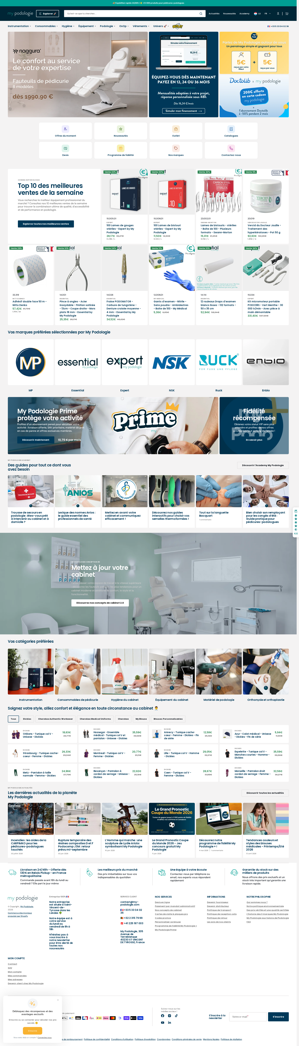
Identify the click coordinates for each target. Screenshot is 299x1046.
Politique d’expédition (145, 1039)
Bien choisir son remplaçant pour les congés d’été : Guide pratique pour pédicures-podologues (265, 517)
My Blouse (141, 718)
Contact (12, 964)
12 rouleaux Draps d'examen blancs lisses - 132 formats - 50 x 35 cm (218, 305)
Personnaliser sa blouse (168, 921)
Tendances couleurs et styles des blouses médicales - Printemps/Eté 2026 (265, 844)
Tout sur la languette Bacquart (214, 514)
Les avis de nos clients (219, 921)
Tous (13, 718)
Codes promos (163, 917)
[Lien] (78, 74)
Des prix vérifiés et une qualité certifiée (268, 910)
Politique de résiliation (231, 1039)
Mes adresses (15, 979)
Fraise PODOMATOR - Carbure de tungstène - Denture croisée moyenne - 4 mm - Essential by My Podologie (124, 308)
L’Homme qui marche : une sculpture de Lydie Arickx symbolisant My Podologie (123, 843)
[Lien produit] (125, 206)
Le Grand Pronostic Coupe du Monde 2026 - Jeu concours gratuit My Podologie (170, 844)
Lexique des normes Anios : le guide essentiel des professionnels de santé (76, 516)
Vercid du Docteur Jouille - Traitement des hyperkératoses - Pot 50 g (264, 229)
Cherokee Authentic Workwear (55, 718)
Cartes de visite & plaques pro (171, 914)
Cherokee (123, 718)
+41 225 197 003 (133, 923)
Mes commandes (17, 975)
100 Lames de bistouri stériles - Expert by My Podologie (167, 229)
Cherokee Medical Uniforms (95, 718)
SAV (10, 967)
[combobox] (135, 13)
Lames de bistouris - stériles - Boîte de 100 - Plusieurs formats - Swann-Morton (218, 229)
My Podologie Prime (165, 929)
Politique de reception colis (222, 914)
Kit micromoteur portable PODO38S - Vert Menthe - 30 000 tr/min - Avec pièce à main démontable (265, 307)
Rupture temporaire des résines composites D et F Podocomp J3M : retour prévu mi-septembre (75, 844)
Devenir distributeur (218, 906)
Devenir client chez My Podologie (25, 983)
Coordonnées (163, 1039)
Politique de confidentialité (97, 1039)
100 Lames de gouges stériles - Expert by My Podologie (120, 229)
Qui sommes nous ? (257, 902)
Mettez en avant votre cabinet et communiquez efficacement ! (122, 516)
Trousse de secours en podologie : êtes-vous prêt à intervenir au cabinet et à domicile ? (30, 517)
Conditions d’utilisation (122, 1039)
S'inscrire (278, 1016)
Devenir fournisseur (217, 902)
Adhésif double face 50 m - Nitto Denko (30, 303)
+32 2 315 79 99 (133, 918)
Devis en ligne (162, 902)
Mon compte (15, 971)
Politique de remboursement (69, 1039)
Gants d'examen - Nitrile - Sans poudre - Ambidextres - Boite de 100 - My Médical (171, 305)
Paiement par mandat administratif (175, 906)
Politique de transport (219, 910)
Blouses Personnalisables (168, 718)
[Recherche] (201, 13)
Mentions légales (211, 1039)
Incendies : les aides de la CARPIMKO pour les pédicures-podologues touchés (28, 844)
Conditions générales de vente (187, 1039)
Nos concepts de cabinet (168, 910)
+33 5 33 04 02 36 (280, 26)
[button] (286, 13)
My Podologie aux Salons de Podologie (268, 917)
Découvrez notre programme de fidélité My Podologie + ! (217, 843)
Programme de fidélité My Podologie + (176, 925)
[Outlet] (177, 26)
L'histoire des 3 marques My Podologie (267, 914)
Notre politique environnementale (265, 906)
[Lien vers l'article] (31, 501)
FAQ (249, 921)
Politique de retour (217, 917)
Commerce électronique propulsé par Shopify (20, 914)
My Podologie (26, 906)
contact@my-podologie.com (129, 903)
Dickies (27, 718)
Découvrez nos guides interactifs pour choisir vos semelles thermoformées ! (170, 516)
